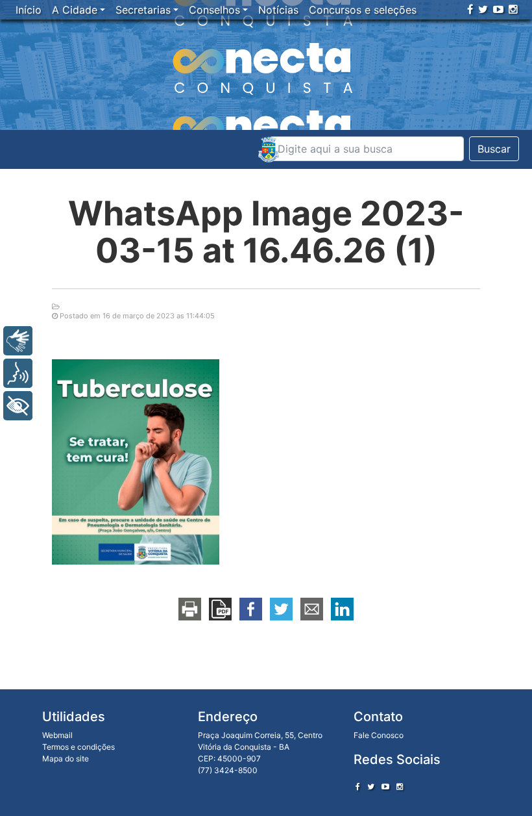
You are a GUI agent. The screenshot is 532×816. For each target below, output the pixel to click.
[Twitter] (483, 9)
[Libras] (17, 340)
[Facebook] (470, 9)
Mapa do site (65, 758)
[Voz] (17, 373)
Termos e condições (78, 747)
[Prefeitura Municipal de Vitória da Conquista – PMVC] (268, 149)
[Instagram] (513, 9)
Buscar (494, 148)
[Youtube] (498, 9)
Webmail (57, 735)
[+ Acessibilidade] (17, 405)
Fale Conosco (379, 735)
